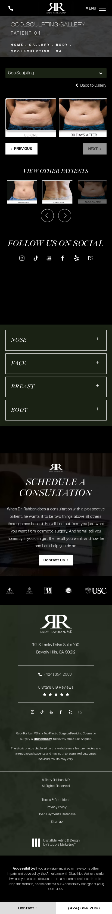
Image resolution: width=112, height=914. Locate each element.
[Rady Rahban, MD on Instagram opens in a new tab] (21, 258)
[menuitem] (21, 258)
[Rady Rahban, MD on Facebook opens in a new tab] (63, 258)
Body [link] (19, 410)
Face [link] (18, 364)
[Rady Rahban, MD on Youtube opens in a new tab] (49, 258)
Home (17, 45)
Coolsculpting (31, 51)
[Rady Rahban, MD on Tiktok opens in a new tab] (35, 258)
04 (59, 51)
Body (62, 45)
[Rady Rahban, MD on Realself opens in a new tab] (90, 258)
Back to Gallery (93, 85)
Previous (23, 148)
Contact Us (54, 560)
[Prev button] (47, 215)
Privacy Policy (57, 807)
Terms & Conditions (56, 800)
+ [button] (97, 339)
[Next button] (64, 215)
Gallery (40, 45)
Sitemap (57, 821)
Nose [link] (19, 340)
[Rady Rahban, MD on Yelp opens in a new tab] (76, 258)
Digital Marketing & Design (61, 843)
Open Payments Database (57, 814)
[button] (102, 8)
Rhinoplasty (43, 739)
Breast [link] (23, 387)
